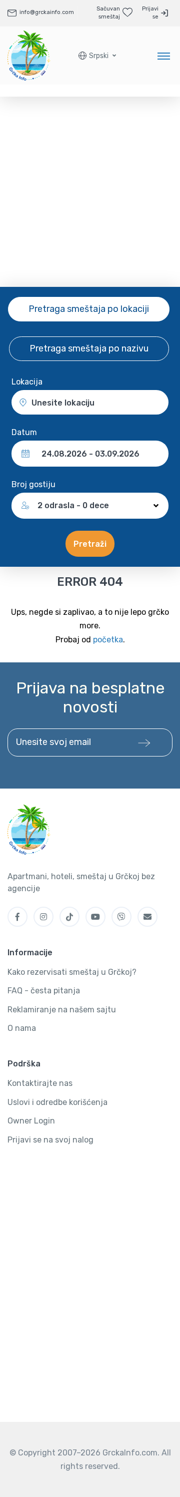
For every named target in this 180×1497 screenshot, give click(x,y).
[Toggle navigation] (163, 56)
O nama (22, 1028)
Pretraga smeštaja (88, 308)
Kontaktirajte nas (40, 1083)
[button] (97, 56)
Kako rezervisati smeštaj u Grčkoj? (72, 972)
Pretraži (90, 544)
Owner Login (31, 1121)
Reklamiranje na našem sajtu (62, 1009)
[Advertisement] (90, 192)
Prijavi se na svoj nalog (51, 1140)
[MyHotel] (29, 56)
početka (108, 639)
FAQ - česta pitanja (44, 990)
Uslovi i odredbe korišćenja (58, 1102)
